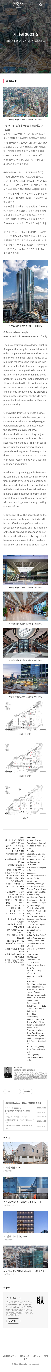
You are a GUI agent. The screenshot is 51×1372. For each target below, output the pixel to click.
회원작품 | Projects (13, 1103)
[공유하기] (14, 1091)
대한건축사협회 (9, 1356)
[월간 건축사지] (17, 5)
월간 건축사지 (13, 1298)
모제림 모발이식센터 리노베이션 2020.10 (19, 1119)
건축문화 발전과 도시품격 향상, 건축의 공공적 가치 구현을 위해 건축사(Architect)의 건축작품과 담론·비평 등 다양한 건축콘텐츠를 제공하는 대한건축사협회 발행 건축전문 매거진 (19, 1308)
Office (24, 1103)
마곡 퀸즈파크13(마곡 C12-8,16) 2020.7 (19, 1125)
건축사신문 (24, 1356)
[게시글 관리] (17, 1091)
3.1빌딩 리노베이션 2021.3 (15, 1116)
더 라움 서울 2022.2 (12, 1108)
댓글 (6, 1287)
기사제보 (36, 1356)
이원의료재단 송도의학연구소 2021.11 (18, 1111)
